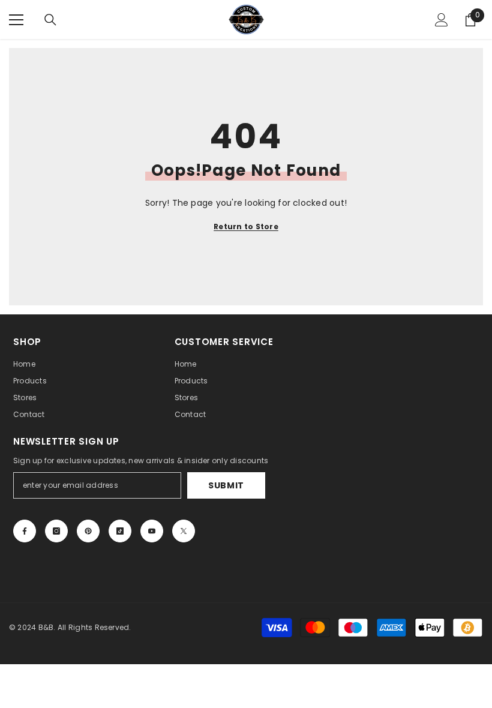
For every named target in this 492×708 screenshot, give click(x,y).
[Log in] (441, 19)
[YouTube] (151, 531)
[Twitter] (183, 531)
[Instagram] (56, 531)
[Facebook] (24, 531)
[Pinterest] (88, 531)
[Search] (50, 20)
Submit (226, 485)
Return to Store (246, 226)
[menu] (16, 20)
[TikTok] (120, 531)
